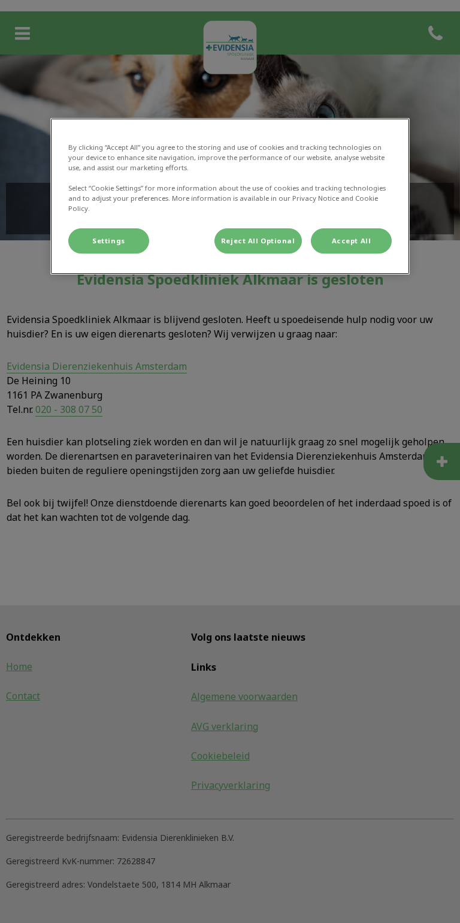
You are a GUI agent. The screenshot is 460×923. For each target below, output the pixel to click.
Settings (108, 240)
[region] (230, 196)
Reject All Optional (258, 240)
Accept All (351, 240)
